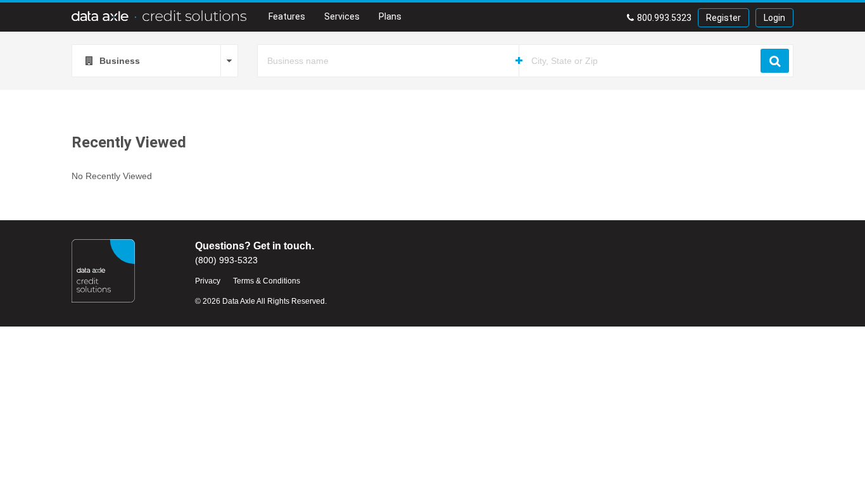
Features (286, 16)
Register (723, 18)
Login (774, 18)
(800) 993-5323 (226, 260)
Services (342, 16)
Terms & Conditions (266, 281)
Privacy (207, 281)
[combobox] (155, 60)
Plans (390, 16)
